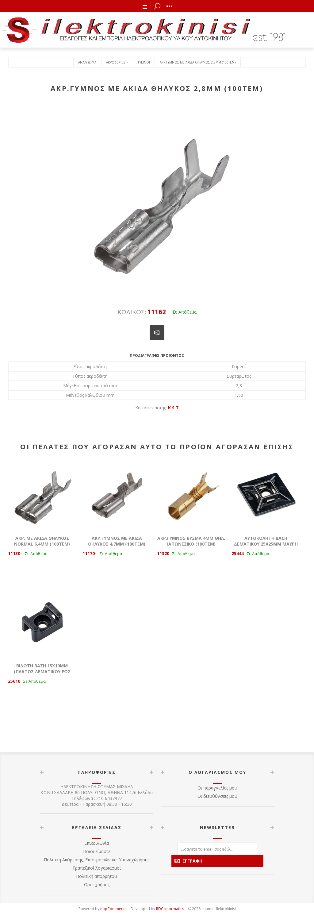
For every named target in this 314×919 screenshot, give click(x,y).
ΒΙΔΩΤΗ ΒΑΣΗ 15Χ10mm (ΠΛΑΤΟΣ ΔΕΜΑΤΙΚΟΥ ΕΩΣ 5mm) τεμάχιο (42, 671)
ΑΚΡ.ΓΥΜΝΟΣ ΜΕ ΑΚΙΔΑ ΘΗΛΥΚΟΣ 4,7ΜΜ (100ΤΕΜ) (116, 541)
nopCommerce (113, 908)
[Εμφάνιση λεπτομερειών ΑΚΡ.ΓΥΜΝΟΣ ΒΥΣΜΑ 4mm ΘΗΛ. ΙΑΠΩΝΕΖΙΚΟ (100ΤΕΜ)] (191, 494)
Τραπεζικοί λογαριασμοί (96, 868)
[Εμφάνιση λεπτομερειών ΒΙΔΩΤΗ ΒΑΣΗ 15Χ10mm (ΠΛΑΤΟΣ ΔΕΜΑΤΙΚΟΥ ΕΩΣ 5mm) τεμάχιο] (42, 622)
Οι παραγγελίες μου (217, 788)
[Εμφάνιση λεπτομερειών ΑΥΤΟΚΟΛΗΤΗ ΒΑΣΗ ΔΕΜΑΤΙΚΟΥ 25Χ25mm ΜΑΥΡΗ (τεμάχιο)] (266, 494)
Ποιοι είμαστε (96, 851)
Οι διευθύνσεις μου (217, 796)
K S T (173, 408)
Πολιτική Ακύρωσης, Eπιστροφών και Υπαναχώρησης (96, 860)
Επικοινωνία (96, 843)
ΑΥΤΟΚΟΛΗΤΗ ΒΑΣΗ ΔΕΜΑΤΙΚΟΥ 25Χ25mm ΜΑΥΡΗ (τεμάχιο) (266, 544)
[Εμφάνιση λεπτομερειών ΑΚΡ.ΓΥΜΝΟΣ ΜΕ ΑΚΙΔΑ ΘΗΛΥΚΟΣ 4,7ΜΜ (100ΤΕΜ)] (116, 494)
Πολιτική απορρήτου (96, 876)
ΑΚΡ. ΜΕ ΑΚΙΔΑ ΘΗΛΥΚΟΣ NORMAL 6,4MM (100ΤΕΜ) (42, 541)
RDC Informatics (170, 908)
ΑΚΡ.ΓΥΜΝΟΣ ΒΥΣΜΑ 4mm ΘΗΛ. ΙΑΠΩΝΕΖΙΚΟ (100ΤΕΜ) (191, 541)
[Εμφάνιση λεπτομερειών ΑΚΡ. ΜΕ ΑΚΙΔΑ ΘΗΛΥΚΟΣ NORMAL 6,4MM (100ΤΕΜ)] (42, 494)
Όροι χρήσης (96, 884)
